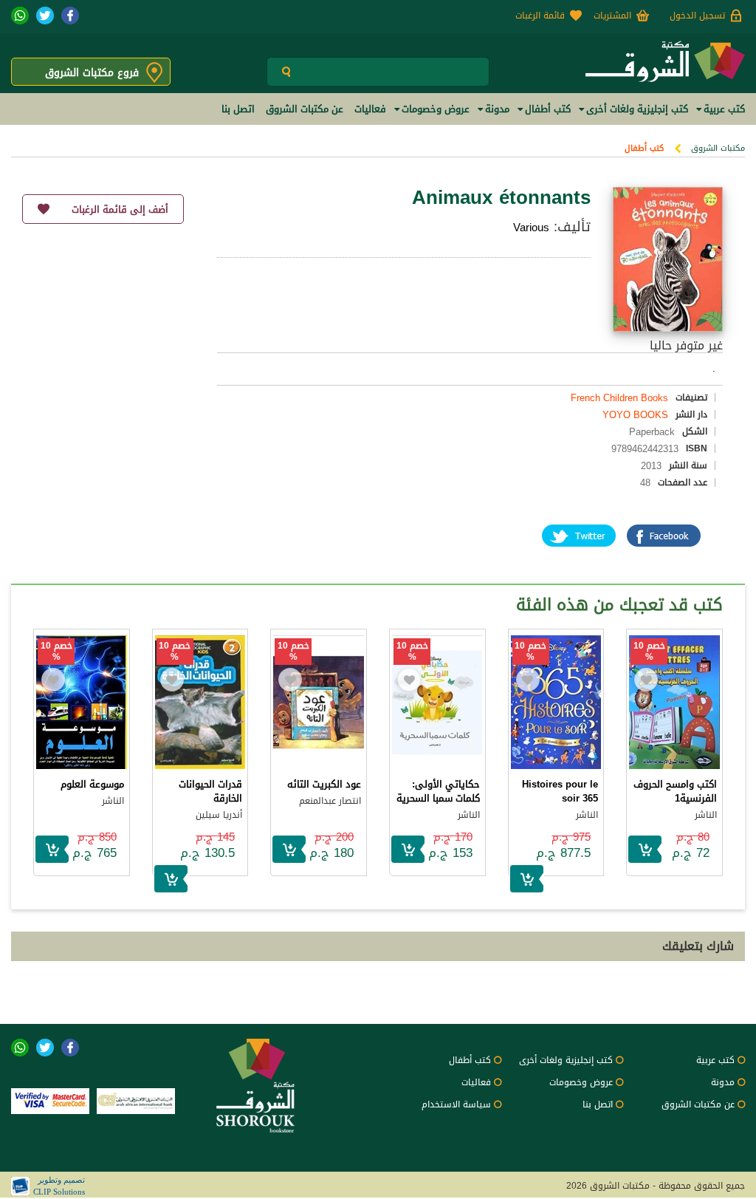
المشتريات (612, 15)
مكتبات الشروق (718, 148)
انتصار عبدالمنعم (330, 801)
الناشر (706, 815)
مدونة (723, 1082)
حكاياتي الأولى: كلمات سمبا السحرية (438, 791)
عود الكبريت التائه (324, 784)
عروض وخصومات (581, 1082)
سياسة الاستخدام (456, 1104)
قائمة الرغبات (540, 15)
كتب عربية (715, 1060)
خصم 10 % (649, 651)
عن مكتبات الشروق (698, 1104)
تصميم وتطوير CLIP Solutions (59, 1185)
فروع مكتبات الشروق (92, 73)
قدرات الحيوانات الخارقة (210, 791)
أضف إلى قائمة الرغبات (120, 209)
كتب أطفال (644, 148)
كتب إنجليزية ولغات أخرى (566, 1060)
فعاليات (476, 1082)
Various (531, 227)
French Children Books (619, 398)
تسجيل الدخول (697, 15)
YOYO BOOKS (635, 415)
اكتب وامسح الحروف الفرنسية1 (675, 791)
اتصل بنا (598, 1104)
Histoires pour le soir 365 (560, 791)
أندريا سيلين (219, 815)
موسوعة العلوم (92, 784)
